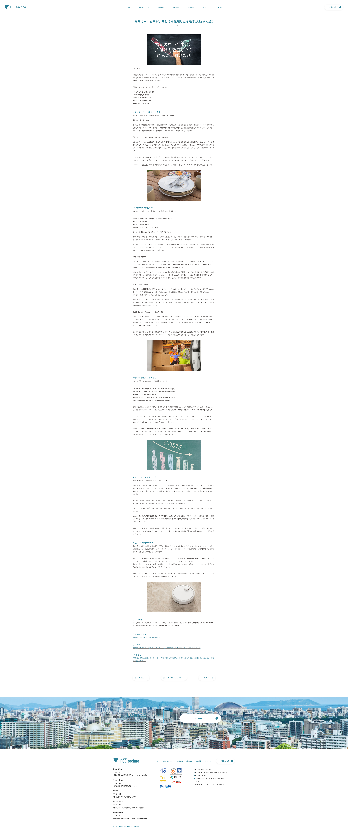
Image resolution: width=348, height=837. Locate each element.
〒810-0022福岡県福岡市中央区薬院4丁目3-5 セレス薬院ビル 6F (130, 805)
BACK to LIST (174, 678)
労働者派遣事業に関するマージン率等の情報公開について (210, 780)
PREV (141, 678)
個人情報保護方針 (218, 784)
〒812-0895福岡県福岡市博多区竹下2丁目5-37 (124, 794)
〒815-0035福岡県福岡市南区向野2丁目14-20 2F (125, 783)
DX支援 (220, 7)
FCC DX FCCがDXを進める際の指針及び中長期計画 (211, 773)
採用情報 (191, 7)
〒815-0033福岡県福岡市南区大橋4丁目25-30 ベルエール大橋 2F (130, 772)
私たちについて (144, 7)
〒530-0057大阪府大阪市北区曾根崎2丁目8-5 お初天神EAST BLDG (131, 815)
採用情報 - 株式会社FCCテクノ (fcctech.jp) (146, 637)
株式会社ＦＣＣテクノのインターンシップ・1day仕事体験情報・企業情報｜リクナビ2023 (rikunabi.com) (167, 648)
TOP (128, 7)
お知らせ (206, 7)
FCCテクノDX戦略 (200, 775)
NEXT (206, 678)
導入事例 (176, 7)
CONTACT (200, 718)
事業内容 (161, 7)
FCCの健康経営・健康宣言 (203, 769)
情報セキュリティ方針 (202, 784)
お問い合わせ (333, 7)
